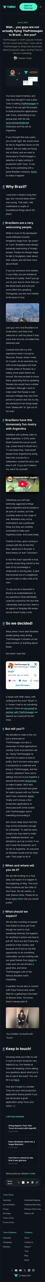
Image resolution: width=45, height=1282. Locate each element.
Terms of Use (8, 1218)
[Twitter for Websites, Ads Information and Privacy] (35, 675)
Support (27, 1247)
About (26, 1238)
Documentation (9, 1205)
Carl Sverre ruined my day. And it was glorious (20, 1159)
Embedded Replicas (32, 1200)
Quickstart (7, 1200)
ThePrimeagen (28, 103)
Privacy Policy (8, 1222)
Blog (26, 1256)
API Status (7, 1213)
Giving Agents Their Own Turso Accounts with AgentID (22, 1126)
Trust (26, 1251)
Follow (33, 667)
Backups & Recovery (32, 1209)
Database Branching (32, 1205)
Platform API (29, 1213)
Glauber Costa (24, 58)
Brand (26, 1260)
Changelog (7, 1242)
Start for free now (28, 6)
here (14, 899)
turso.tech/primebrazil (17, 123)
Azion (34, 171)
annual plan (30, 781)
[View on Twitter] (35, 666)
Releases (6, 1247)
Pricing (5, 1209)
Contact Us (28, 1242)
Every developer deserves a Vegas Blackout (21, 1142)
